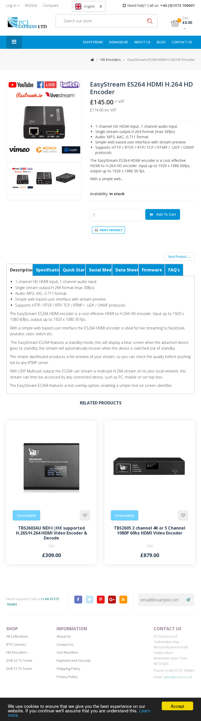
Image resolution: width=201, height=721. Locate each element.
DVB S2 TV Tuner (19, 660)
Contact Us (65, 644)
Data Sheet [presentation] (126, 270)
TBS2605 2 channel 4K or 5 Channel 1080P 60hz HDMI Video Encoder (149, 530)
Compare (51, 5)
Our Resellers (67, 652)
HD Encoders (110, 59)
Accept (177, 706)
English (89, 6)
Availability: (99, 193)
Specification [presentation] (47, 270)
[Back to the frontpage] (91, 59)
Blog (161, 42)
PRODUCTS (14, 42)
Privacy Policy (67, 676)
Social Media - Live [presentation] (100, 270)
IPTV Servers (16, 644)
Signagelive (118, 42)
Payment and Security (74, 660)
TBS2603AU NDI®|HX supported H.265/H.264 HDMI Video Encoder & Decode (51, 533)
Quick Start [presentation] (74, 270)
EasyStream (93, 42)
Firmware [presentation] (152, 270)
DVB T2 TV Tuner (19, 668)
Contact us (182, 42)
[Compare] (86, 431)
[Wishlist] (85, 515)
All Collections (17, 636)
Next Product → (179, 257)
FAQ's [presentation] (174, 270)
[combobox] (88, 6)
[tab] (19, 270)
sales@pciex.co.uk (177, 677)
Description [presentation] (21, 270)
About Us (142, 42)
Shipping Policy (68, 668)
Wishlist (31, 5)
